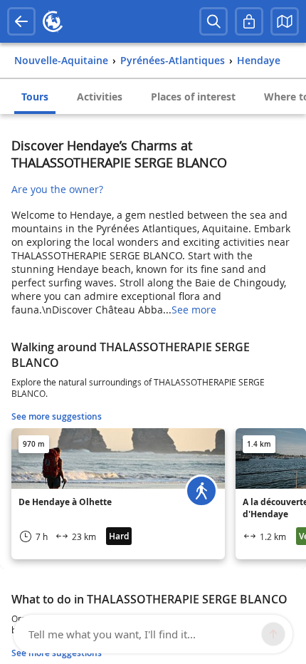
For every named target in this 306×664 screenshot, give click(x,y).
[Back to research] (21, 21)
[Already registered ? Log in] (249, 21)
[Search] (213, 21)
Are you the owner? (57, 189)
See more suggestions (56, 416)
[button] (284, 21)
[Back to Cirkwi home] (53, 21)
